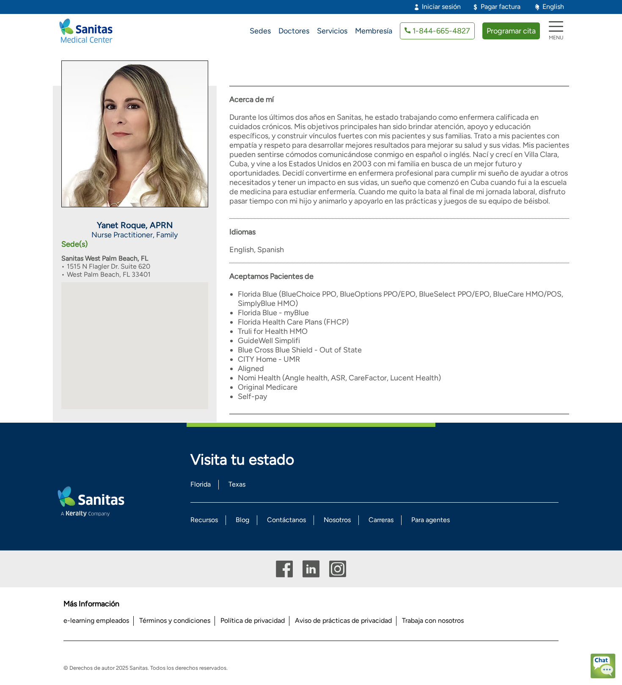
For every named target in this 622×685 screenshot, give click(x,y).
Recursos (204, 520)
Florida (200, 484)
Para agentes (430, 520)
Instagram (337, 569)
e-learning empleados (96, 620)
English (553, 7)
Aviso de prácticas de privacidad (343, 620)
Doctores (293, 31)
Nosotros (337, 520)
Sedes (260, 31)
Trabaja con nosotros (433, 620)
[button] (134, 339)
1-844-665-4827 (441, 31)
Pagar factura (500, 7)
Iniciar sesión (441, 7)
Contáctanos (286, 520)
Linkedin (311, 569)
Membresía (373, 31)
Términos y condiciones (174, 620)
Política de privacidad (252, 620)
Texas (236, 484)
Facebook (284, 569)
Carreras (381, 520)
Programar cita (511, 31)
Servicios (332, 31)
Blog (242, 520)
